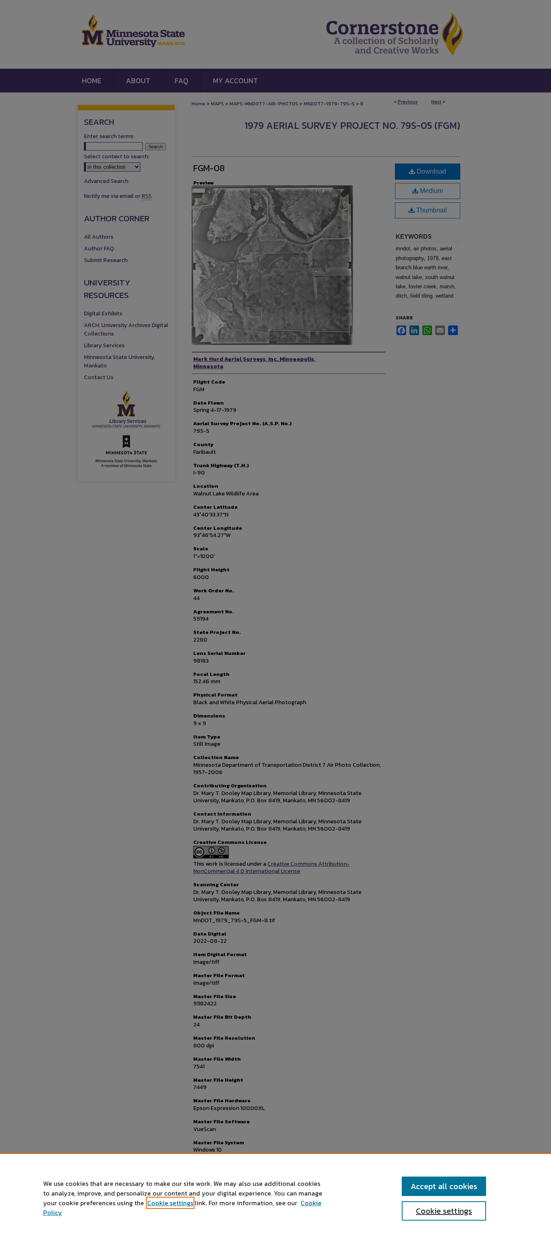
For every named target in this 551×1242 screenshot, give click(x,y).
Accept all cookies (444, 1186)
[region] (275, 1197)
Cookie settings (170, 1203)
